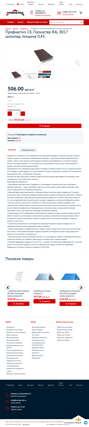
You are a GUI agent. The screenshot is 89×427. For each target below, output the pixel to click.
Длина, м (11, 97)
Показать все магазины (43, 15)
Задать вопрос (16, 403)
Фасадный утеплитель (39, 338)
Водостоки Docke (63, 332)
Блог (71, 4)
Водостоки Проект (63, 340)
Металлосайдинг (37, 330)
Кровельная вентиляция (15, 353)
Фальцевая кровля (13, 340)
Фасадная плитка (38, 350)
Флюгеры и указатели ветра (16, 374)
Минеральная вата (38, 340)
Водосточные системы (37, 22)
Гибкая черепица (12, 335)
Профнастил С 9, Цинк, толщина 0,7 (42, 292)
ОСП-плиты (35, 335)
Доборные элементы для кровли (15, 346)
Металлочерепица (13, 338)
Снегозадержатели (13, 366)
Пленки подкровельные (15, 350)
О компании (10, 4)
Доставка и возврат (31, 3)
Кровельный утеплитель (15, 355)
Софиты (9, 371)
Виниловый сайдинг (38, 327)
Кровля (10, 22)
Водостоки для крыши (64, 327)
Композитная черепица (14, 343)
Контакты (79, 4)
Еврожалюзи (36, 358)
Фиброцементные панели (40, 332)
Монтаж (41, 4)
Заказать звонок (68, 14)
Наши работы (61, 3)
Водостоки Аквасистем (65, 338)
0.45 (17, 140)
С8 (20, 138)
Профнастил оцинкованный (16, 332)
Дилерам (51, 4)
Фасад (20, 22)
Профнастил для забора (15, 330)
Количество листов (14, 110)
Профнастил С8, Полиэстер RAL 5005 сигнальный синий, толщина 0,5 (70, 293)
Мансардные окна (13, 358)
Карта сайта (26, 424)
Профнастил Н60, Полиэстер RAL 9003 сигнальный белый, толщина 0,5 (18, 293)
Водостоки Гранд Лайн (65, 330)
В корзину (46, 126)
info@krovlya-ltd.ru (18, 400)
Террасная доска (37, 355)
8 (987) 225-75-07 (70, 12)
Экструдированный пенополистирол (38, 344)
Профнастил (11, 327)
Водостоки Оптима (63, 335)
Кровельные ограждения (15, 368)
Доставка (30, 385)
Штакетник (35, 353)
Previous (8, 287)
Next (81, 287)
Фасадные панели (38, 348)
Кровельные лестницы (14, 363)
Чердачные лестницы (14, 361)
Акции (22, 4)
